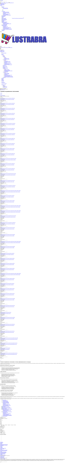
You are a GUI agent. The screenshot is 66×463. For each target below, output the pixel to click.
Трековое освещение (6, 69)
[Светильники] (7, 10)
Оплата (1, 446)
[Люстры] (7, 6)
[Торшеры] (7, 20)
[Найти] (0, 462)
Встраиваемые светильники (3, 450)
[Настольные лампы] (7, 19)
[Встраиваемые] (7, 15)
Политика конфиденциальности (4, 444)
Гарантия (1, 447)
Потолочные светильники (3, 452)
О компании (1, 442)
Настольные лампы (2, 453)
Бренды (1, 443)
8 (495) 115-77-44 (2, 4)
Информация (1, 445)
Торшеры (1, 454)
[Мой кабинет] (0, 48)
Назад (3, 55)
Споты (1, 451)
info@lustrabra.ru (3, 89)
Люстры (1, 449)
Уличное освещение (6, 73)
